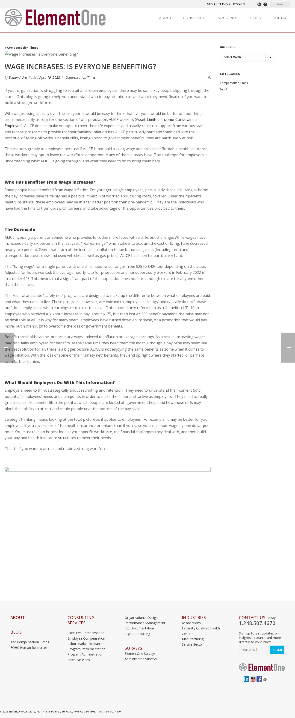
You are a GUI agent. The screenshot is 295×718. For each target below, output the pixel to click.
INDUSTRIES (194, 617)
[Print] (209, 77)
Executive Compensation (86, 633)
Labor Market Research (85, 643)
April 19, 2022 (49, 77)
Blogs (255, 18)
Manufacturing (193, 639)
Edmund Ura (18, 77)
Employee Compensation (86, 638)
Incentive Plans (79, 660)
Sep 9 (223, 89)
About (165, 18)
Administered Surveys (141, 659)
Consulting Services (81, 620)
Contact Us (252, 617)
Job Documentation (139, 628)
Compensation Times (80, 77)
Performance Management (145, 623)
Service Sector (192, 644)
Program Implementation (86, 649)
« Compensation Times (21, 48)
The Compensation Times (29, 642)
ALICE (125, 255)
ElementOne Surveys (140, 653)
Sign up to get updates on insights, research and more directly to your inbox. (260, 637)
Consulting (194, 18)
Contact (281, 18)
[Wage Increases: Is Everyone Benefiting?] (108, 54)
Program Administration (85, 654)
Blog (16, 632)
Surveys (133, 648)
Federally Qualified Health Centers (201, 631)
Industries (227, 18)
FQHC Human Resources (28, 647)
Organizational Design (141, 617)
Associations (191, 623)
